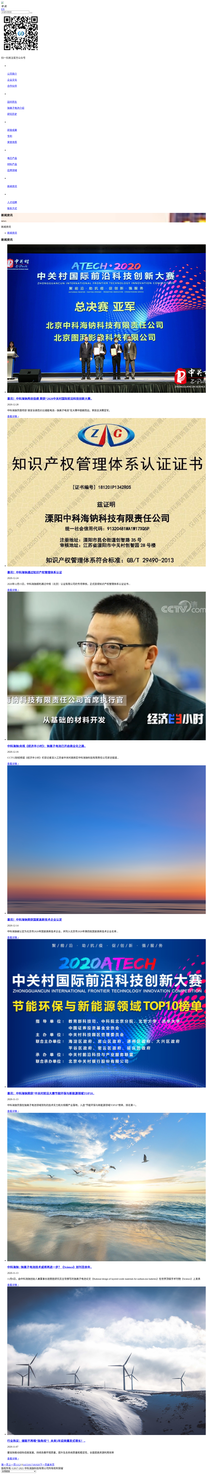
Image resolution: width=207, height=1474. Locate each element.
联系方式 (12, 208)
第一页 (4, 1464)
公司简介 (12, 74)
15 (26, 1464)
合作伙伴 (12, 86)
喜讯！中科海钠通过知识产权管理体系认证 (34, 572)
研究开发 (12, 121)
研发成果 (12, 130)
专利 (9, 136)
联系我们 (12, 194)
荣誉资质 (12, 142)
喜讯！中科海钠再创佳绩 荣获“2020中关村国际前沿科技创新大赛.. (49, 398)
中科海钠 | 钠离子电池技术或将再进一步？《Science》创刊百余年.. (49, 1267)
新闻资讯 (12, 178)
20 (38, 1464)
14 (24, 1464)
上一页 (12, 1464)
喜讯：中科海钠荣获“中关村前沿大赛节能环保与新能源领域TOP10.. (50, 1093)
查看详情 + (13, 416)
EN (3, 9)
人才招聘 (12, 202)
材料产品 (12, 164)
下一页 (43, 1464)
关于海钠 (12, 65)
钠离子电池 (14, 93)
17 (31, 1464)
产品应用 (12, 149)
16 (29, 1464)
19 (36, 1464)
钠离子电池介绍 (15, 108)
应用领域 (12, 170)
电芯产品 (12, 158)
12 (19, 1464)
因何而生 (12, 102)
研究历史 (12, 114)
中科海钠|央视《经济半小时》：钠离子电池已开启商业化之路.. (46, 746)
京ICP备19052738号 (74, 1468)
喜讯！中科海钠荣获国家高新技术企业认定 (34, 919)
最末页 (50, 1464)
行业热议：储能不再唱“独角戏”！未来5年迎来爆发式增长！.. (46, 1440)
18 (34, 1464)
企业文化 (12, 80)
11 (17, 1464)
